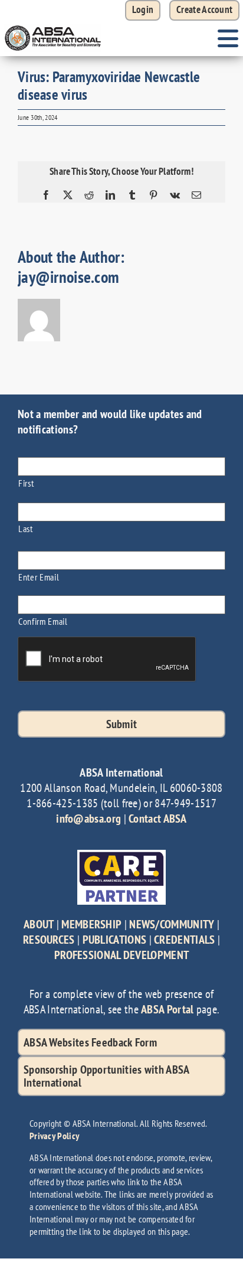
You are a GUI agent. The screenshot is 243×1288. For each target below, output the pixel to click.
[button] (204, 10)
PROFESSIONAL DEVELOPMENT (121, 955)
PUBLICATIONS (115, 939)
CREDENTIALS (184, 939)
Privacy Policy (54, 1136)
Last (25, 528)
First (26, 483)
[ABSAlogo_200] (53, 26)
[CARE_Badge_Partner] (121, 855)
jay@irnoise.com (68, 277)
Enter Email (38, 576)
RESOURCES (49, 939)
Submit (121, 724)
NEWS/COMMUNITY (171, 924)
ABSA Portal (167, 1009)
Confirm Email (43, 621)
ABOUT (39, 924)
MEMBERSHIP (91, 924)
